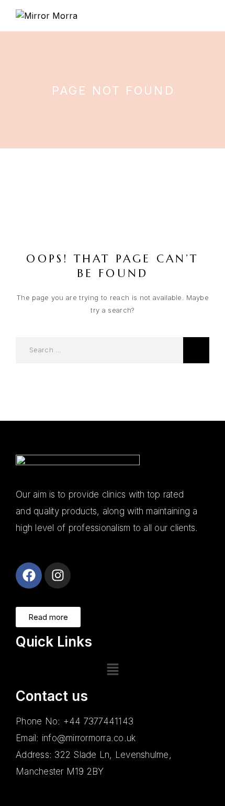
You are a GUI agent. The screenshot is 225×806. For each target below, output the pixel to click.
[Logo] (46, 15)
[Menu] (204, 15)
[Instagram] (57, 575)
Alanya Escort (43, 544)
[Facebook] (29, 575)
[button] (112, 670)
